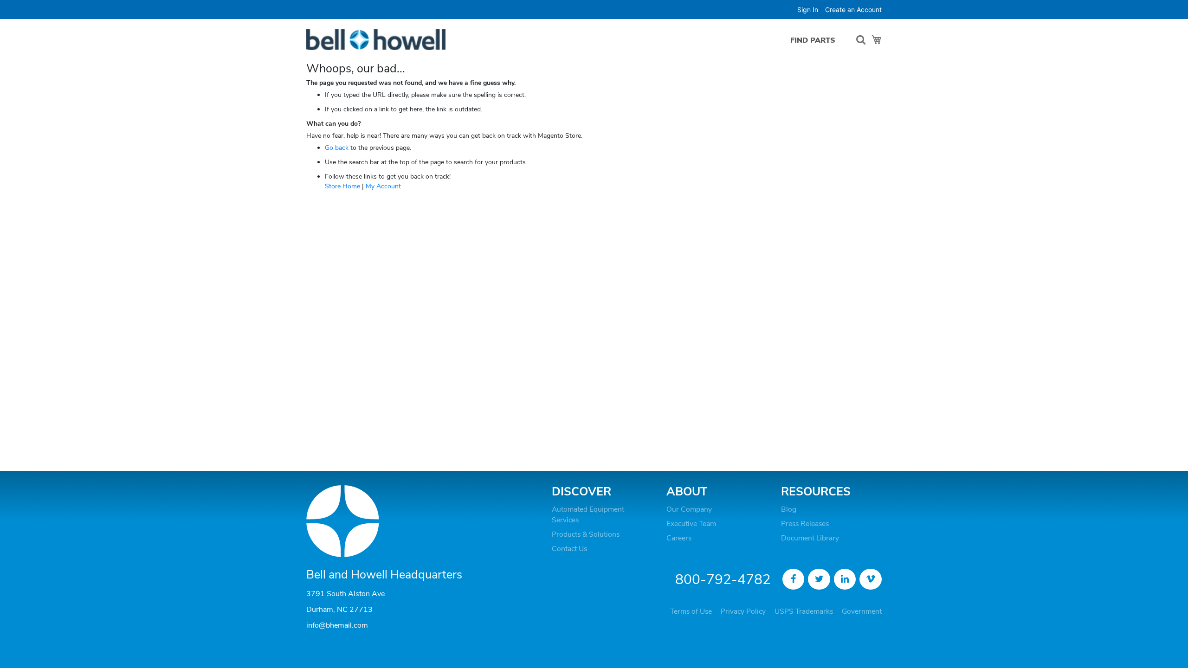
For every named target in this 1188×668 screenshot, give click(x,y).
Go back (337, 147)
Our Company (689, 509)
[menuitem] (813, 40)
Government (862, 611)
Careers (678, 538)
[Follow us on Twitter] (819, 579)
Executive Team (691, 524)
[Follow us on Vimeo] (870, 579)
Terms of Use (691, 611)
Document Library (810, 538)
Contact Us (569, 549)
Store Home (342, 186)
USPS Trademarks (804, 611)
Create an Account (853, 9)
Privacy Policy (743, 611)
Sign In (807, 9)
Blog (788, 509)
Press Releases (805, 524)
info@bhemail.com (337, 625)
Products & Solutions (586, 534)
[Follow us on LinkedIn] (845, 579)
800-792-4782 (723, 579)
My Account (383, 186)
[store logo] (376, 39)
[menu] (815, 40)
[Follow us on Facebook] (793, 579)
